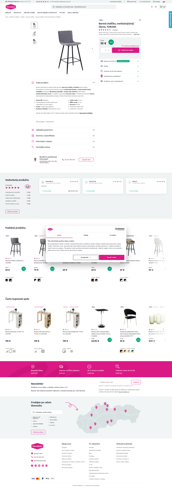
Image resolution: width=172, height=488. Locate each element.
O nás (90, 464)
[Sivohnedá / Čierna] (39, 280)
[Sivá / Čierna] (10, 280)
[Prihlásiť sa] (152, 7)
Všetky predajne (38, 432)
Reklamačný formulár (95, 450)
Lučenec (35, 426)
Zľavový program (66, 464)
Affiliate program (94, 462)
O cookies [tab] (113, 235)
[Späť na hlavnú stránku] (10, 7)
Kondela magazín (94, 459)
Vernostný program (67, 467)
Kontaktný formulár (115, 1)
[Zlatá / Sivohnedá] (128, 351)
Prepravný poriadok (121, 456)
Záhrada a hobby (29, 12)
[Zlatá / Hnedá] (125, 351)
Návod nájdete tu (124, 392)
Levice (34, 421)
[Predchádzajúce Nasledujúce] (15, 247)
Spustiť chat (132, 1)
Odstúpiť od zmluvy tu (122, 459)
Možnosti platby (66, 456)
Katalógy (91, 456)
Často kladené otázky (68, 450)
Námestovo (53, 417)
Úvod (6, 17)
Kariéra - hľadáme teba (95, 467)
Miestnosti (17, 12)
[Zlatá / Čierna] (121, 351)
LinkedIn (46, 466)
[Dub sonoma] (14, 351)
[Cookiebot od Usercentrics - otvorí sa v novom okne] (116, 229)
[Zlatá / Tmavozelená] (132, 351)
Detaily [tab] (86, 235)
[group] (69, 48)
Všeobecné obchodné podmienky (125, 447)
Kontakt (91, 447)
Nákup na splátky (66, 459)
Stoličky (22, 17)
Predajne (157, 1)
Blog (90, 453)
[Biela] (10, 351)
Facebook (32, 466)
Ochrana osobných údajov (123, 450)
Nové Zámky (53, 419)
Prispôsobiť (84, 257)
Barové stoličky (30, 17)
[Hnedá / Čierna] (6, 280)
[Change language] (165, 1)
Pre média (92, 476)
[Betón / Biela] (6, 351)
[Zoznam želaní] (156, 7)
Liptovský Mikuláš (38, 423)
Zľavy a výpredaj (73, 12)
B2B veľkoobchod (94, 470)
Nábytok (8, 12)
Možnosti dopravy (67, 453)
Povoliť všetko (111, 257)
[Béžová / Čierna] (35, 280)
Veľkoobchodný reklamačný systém (98, 473)
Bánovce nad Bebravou (36, 417)
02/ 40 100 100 (146, 1)
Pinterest (43, 466)
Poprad (52, 422)
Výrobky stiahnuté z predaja (97, 479)
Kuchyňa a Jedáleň (14, 17)
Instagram (36, 466)
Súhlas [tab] (59, 235)
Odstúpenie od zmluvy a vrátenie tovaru (73, 462)
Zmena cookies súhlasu (122, 462)
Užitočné (74, 191)
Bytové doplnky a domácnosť (47, 12)
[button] (120, 61)
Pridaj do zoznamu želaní (140, 20)
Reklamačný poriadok (122, 453)
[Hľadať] (53, 7)
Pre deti (62, 12)
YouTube (39, 466)
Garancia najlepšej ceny (131, 45)
